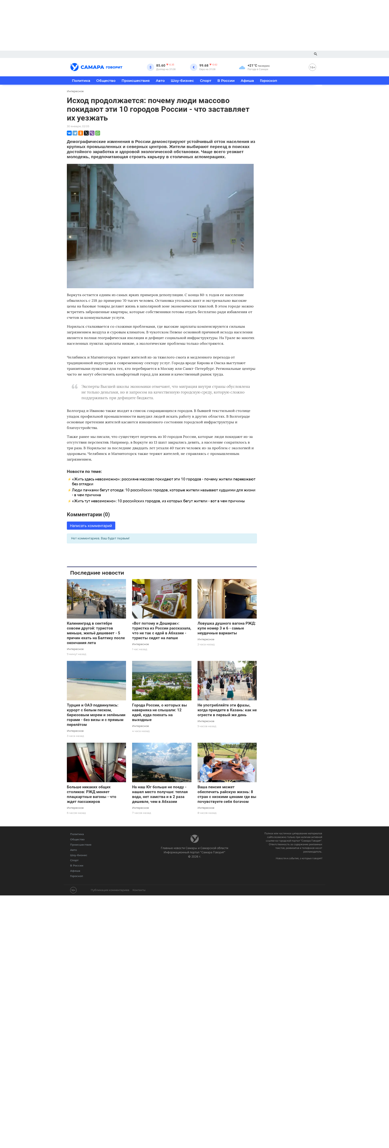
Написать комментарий (91, 526)
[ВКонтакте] (69, 133)
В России (226, 80)
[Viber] (92, 133)
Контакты (139, 890)
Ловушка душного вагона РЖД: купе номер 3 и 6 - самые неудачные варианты (227, 628)
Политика (81, 80)
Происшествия (136, 80)
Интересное (75, 649)
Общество (105, 80)
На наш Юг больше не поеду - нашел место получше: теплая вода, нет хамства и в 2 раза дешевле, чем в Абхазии (160, 794)
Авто (160, 80)
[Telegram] (75, 133)
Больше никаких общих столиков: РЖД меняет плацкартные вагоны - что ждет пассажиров (91, 794)
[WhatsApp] (97, 133)
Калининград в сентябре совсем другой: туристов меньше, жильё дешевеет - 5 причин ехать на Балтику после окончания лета (96, 633)
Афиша (247, 80)
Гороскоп (268, 80)
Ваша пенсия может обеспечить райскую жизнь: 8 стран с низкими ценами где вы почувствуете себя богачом (227, 794)
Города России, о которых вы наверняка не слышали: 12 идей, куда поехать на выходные (159, 712)
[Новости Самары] (96, 66)
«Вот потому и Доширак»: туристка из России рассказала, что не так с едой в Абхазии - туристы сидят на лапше (161, 630)
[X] (86, 133)
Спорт (205, 80)
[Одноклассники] (80, 133)
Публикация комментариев (110, 890)
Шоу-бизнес (182, 80)
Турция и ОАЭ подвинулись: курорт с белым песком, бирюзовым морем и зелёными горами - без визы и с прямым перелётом (96, 715)
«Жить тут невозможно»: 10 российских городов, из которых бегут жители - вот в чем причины (158, 501)
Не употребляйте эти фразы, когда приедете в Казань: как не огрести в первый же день (227, 710)
